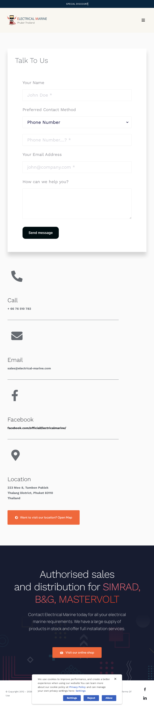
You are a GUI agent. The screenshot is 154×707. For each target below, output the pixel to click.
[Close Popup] (115, 678)
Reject (91, 697)
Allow (109, 697)
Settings (81, 690)
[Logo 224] (27, 13)
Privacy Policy (77, 687)
